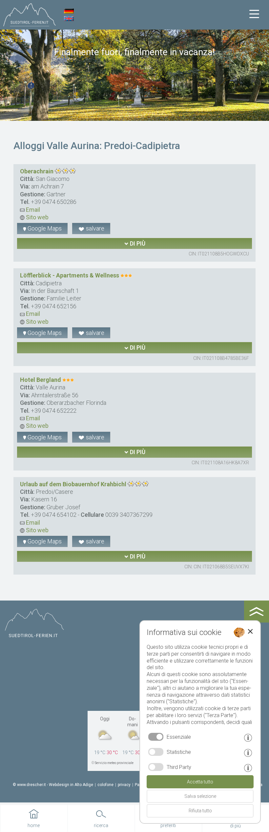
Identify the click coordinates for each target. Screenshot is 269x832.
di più (137, 243)
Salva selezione (200, 796)
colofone (105, 784)
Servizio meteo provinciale (114, 763)
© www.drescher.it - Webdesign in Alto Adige (53, 784)
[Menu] (254, 14)
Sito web (37, 217)
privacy (124, 784)
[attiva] (155, 752)
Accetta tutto (200, 781)
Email (32, 209)
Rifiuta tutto (200, 810)
